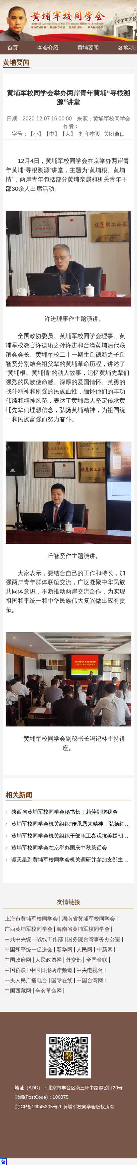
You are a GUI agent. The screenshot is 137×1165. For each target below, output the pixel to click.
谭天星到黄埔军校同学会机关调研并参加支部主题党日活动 (71, 859)
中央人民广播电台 (26, 980)
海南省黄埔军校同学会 (83, 929)
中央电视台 (89, 970)
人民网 (84, 949)
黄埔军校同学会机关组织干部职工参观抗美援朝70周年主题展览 (71, 836)
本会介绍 (48, 47)
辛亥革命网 (48, 991)
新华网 (64, 949)
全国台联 (96, 960)
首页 (12, 47)
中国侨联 (15, 970)
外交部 (74, 960)
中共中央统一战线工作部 (34, 939)
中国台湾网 (89, 980)
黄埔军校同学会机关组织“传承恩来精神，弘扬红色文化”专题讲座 (71, 824)
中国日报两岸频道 (51, 970)
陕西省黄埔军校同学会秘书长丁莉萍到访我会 (64, 812)
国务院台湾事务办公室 (93, 939)
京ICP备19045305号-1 (38, 1106)
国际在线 (61, 980)
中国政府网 (18, 960)
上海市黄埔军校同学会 (31, 919)
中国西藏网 (18, 991)
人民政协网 (48, 960)
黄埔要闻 (88, 47)
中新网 (105, 949)
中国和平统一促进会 (29, 949)
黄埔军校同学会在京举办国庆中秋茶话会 (59, 848)
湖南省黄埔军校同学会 (88, 919)
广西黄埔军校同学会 (29, 929)
